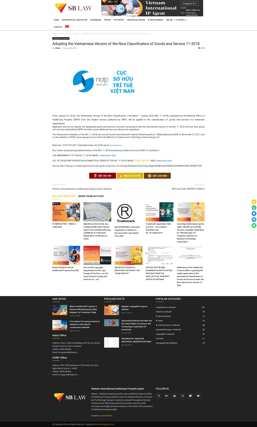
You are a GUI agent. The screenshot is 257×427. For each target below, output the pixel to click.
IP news (159, 320)
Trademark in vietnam (61, 38)
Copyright (119, 20)
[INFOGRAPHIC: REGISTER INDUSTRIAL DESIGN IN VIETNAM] (111, 342)
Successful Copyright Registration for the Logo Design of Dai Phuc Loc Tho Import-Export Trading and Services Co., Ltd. (95, 273)
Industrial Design (136, 20)
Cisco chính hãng (190, 137)
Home (56, 20)
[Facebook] (159, 396)
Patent (107, 20)
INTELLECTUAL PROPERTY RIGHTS (188, 189)
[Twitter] (190, 396)
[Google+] (167, 396)
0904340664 (107, 415)
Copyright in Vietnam (165, 334)
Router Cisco (177, 137)
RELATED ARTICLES (63, 196)
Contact (58, 27)
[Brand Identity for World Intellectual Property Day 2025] (66, 255)
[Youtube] (198, 396)
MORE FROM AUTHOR (91, 196)
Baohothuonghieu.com (104, 424)
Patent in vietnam (164, 311)
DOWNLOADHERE (142, 160)
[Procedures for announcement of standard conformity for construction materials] (59, 325)
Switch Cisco (165, 137)
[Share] (182, 396)
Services (160, 338)
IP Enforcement (155, 20)
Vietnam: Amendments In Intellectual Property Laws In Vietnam (82, 189)
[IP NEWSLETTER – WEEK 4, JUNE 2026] (66, 211)
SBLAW (169, 20)
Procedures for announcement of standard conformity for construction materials (85, 324)
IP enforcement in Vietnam (168, 325)
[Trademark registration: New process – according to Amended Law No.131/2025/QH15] (160, 211)
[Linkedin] (175, 396)
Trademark (95, 20)
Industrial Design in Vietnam (168, 329)
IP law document (163, 316)
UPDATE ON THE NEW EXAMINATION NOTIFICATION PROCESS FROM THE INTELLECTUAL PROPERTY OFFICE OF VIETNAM (159, 273)
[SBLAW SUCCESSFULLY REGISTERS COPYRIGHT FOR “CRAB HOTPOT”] (128, 255)
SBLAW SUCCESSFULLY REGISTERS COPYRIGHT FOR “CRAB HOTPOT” (127, 270)
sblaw (57, 48)
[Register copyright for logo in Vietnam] (111, 310)
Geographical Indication (74, 20)
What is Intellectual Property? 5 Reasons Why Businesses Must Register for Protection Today (83, 309)
